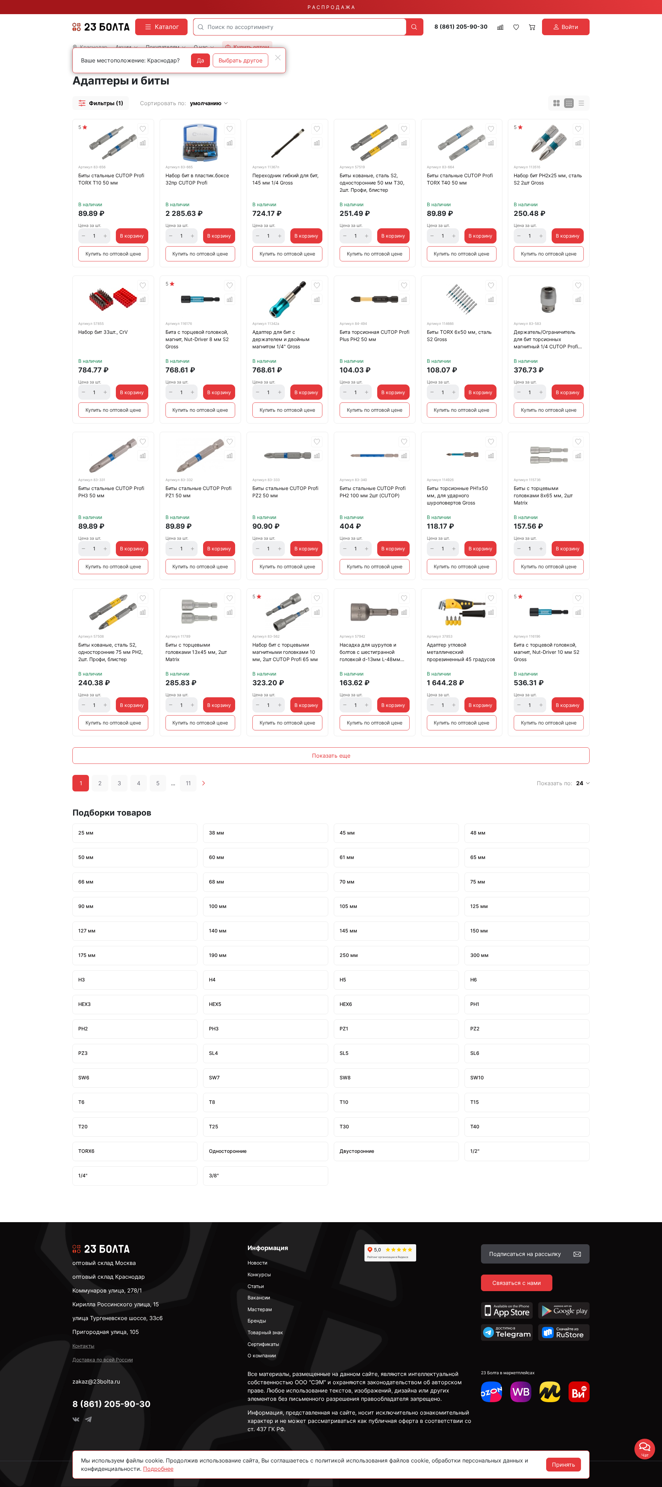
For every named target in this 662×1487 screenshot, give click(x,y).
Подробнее (158, 1468)
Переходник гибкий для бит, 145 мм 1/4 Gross (285, 179)
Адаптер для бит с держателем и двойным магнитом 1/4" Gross (281, 339)
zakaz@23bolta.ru (96, 1381)
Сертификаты (263, 1344)
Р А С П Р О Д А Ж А (331, 7)
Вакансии (259, 1297)
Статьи (256, 1286)
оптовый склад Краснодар (108, 1276)
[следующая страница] (203, 783)
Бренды (257, 1321)
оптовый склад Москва (104, 1262)
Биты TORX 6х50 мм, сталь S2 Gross (459, 335)
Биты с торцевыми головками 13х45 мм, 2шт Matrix (196, 652)
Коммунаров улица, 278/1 (107, 1290)
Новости (257, 1263)
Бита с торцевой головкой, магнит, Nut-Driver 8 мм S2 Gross (197, 339)
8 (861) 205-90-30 (461, 26)
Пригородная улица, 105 (105, 1331)
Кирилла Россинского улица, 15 (115, 1304)
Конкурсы (259, 1274)
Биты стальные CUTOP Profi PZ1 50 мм (198, 491)
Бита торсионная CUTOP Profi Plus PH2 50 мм (374, 335)
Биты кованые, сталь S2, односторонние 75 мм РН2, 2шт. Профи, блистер (110, 652)
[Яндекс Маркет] (550, 1392)
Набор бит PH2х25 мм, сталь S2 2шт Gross (548, 179)
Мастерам (260, 1309)
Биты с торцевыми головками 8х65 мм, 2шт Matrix (543, 495)
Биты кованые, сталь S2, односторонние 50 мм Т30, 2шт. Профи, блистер (372, 182)
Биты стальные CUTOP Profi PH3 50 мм (111, 491)
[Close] (278, 57)
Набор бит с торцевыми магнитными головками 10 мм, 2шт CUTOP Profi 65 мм (285, 652)
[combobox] (299, 27)
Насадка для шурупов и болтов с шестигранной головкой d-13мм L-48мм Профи (370, 653)
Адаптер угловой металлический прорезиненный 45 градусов (461, 652)
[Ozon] (491, 1392)
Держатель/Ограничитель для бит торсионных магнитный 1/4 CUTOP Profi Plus (546, 340)
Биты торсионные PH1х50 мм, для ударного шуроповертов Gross (457, 495)
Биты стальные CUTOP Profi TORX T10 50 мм (111, 179)
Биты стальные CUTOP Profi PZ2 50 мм (285, 491)
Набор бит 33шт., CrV (103, 332)
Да (200, 60)
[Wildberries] (520, 1392)
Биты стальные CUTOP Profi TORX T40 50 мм (460, 179)
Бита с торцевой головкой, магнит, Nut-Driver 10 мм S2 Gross (546, 652)
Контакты (83, 1346)
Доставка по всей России (102, 1360)
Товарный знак (265, 1332)
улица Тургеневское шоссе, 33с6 (117, 1318)
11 (188, 783)
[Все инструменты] (579, 1392)
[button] (100, 103)
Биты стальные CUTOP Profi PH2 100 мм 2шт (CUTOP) (372, 491)
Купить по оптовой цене (113, 254)
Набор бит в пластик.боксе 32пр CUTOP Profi (197, 179)
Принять (563, 1464)
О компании (262, 1355)
